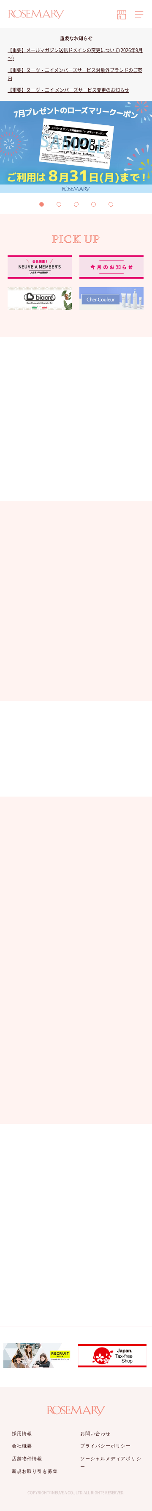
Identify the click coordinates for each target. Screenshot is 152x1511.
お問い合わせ (95, 1433)
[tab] (41, 204)
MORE (71, 678)
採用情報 (22, 1433)
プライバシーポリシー (105, 1446)
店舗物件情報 (27, 1458)
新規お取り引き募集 (35, 1471)
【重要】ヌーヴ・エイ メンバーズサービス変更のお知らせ (68, 90)
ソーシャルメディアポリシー (110, 1462)
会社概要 (22, 1446)
